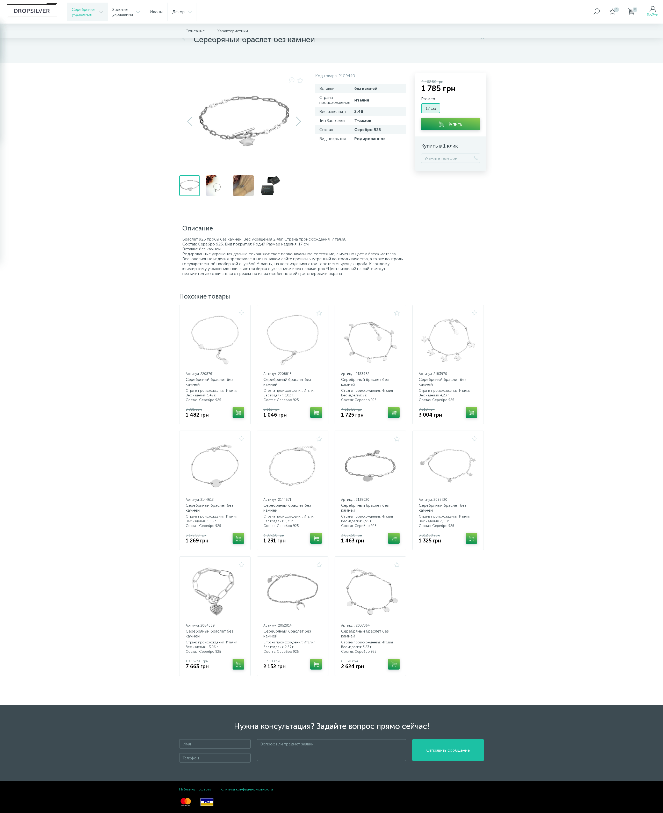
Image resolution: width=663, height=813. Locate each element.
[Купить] (238, 412)
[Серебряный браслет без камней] (215, 340)
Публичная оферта (195, 789)
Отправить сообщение (448, 750)
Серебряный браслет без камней (209, 382)
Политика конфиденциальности (246, 789)
